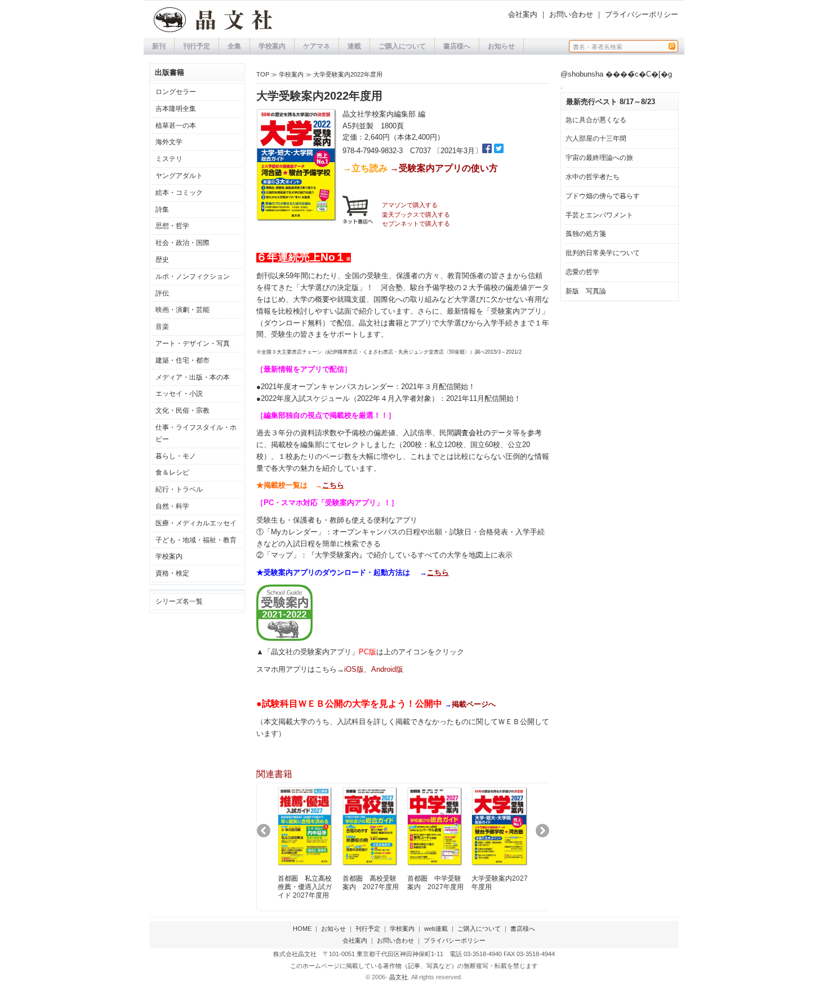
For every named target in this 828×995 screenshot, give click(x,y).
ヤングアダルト (179, 176)
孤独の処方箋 (586, 234)
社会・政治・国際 (182, 243)
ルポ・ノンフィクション (192, 276)
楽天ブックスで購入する (416, 214)
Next (547, 834)
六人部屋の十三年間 (596, 138)
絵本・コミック (179, 193)
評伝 (162, 293)
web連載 (436, 928)
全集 (234, 46)
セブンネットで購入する (416, 223)
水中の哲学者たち (593, 177)
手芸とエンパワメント (599, 215)
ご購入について (402, 46)
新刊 (159, 46)
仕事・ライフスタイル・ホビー (196, 433)
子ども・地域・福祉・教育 (196, 540)
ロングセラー (175, 92)
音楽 (162, 327)
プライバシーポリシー (641, 14)
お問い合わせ (571, 14)
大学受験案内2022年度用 (347, 74)
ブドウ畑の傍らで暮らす (603, 196)
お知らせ (501, 46)
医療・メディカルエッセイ (196, 523)
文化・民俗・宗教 (182, 410)
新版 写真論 (586, 291)
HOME (302, 928)
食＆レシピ (172, 472)
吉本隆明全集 (175, 109)
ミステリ (168, 159)
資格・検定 (172, 573)
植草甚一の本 (175, 126)
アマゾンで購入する (410, 205)
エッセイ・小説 (179, 394)
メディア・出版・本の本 (192, 377)
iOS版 (354, 669)
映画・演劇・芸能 (182, 310)
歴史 (162, 260)
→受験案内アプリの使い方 (444, 168)
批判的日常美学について (603, 253)
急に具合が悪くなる (596, 120)
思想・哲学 (172, 226)
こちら (333, 485)
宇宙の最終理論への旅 (599, 158)
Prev (268, 834)
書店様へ (456, 46)
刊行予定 (196, 46)
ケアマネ (316, 46)
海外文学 (168, 142)
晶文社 (398, 977)
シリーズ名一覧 (179, 601)
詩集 (162, 209)
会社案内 (522, 14)
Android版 (387, 669)
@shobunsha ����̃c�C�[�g (616, 74)
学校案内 (272, 46)
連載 (354, 46)
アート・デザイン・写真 (192, 343)
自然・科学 (172, 506)
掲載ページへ (474, 704)
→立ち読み (365, 168)
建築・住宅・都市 (182, 360)
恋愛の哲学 (582, 272)
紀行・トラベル (179, 489)
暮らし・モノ (175, 456)
